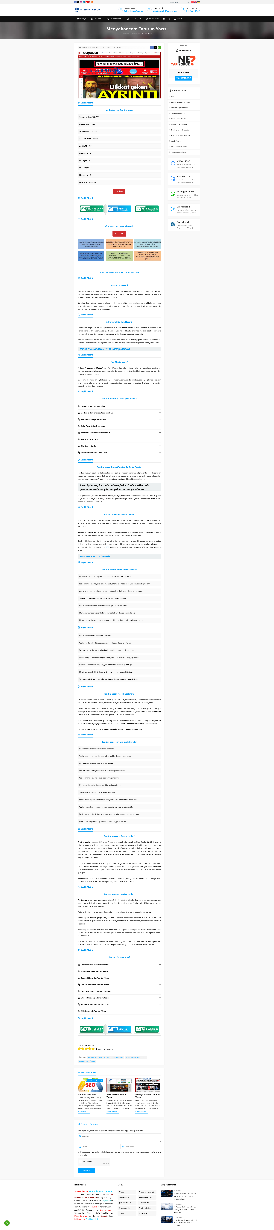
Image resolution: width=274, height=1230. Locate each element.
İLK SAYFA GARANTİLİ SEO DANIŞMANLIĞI (105, 349)
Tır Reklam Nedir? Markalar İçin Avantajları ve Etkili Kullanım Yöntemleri (185, 1209)
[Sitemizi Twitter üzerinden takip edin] (78, 2)
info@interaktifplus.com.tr (165, 11)
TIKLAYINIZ (119, 233)
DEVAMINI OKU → (84, 1112)
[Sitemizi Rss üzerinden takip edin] (92, 2)
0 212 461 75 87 (193, 11)
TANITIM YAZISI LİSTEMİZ (95, 556)
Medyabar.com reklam (115, 1057)
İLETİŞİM (119, 191)
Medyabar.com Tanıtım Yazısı (136, 1057)
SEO (107, 547)
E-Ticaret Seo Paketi (87, 1094)
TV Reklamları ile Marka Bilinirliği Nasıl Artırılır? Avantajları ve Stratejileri (185, 1222)
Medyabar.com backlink (96, 1057)
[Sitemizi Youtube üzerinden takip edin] (87, 2)
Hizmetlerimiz (135, 34)
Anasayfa (125, 34)
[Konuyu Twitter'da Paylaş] (155, 47)
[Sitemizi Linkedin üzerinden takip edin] (84, 2)
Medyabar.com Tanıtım (87, 1061)
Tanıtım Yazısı (147, 34)
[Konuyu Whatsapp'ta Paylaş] (159, 47)
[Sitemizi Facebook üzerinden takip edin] (75, 2)
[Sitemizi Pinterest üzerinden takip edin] (89, 2)
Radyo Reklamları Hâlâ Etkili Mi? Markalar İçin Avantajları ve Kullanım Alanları (185, 1196)
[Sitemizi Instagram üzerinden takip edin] (81, 2)
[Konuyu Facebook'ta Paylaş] (152, 47)
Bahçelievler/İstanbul (133, 11)
